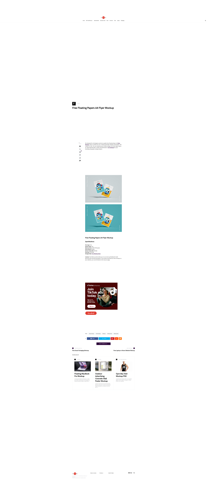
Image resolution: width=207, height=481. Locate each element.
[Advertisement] (103, 7)
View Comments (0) (103, 343)
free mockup (98, 333)
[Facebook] (129, 472)
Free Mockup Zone (96, 253)
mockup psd (116, 333)
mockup (104, 333)
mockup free (110, 333)
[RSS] (134, 472)
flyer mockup (91, 333)
